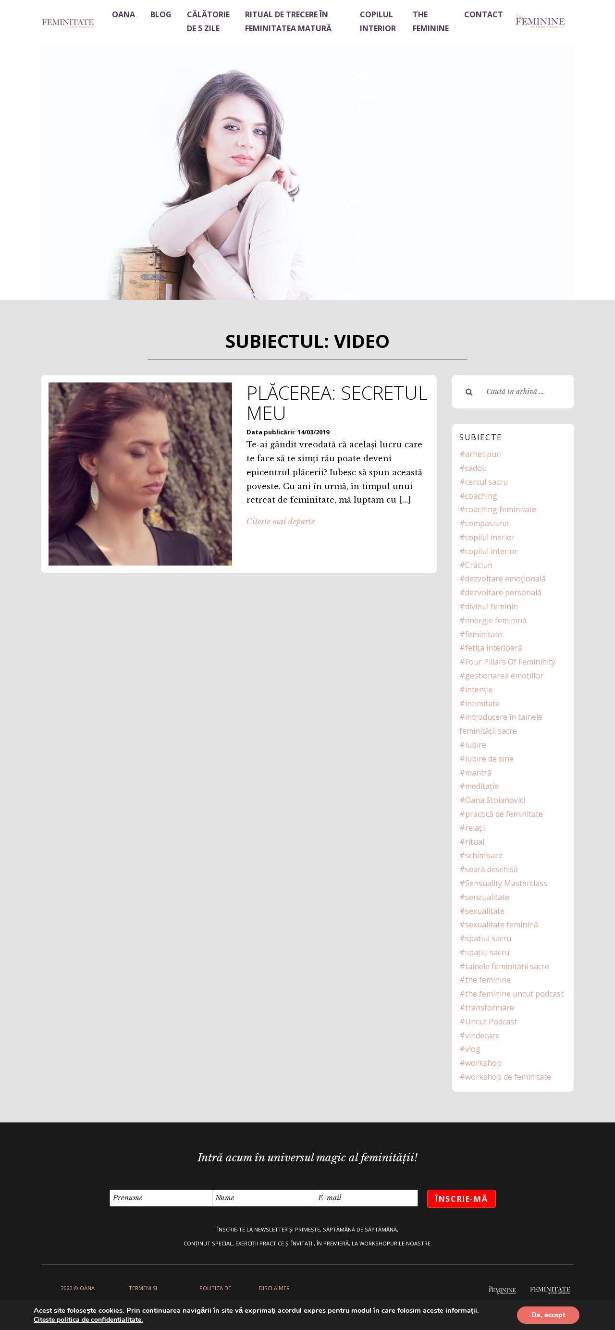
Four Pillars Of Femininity (510, 661)
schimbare (484, 855)
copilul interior (491, 551)
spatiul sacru (488, 938)
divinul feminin (491, 606)
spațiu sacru (487, 952)
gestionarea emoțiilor (504, 675)
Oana (123, 14)
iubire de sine (489, 758)
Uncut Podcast (491, 1021)
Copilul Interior (378, 21)
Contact (483, 14)
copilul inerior (490, 537)
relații (475, 828)
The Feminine (431, 21)
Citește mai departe (280, 521)
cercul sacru (486, 482)
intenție (479, 689)
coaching (481, 496)
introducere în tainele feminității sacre (500, 724)
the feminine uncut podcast (514, 993)
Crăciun (478, 565)
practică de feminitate (504, 814)
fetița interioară (493, 647)
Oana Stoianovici (495, 800)
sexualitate (484, 911)
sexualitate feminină (501, 924)
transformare (489, 1007)
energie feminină (496, 620)
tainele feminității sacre (507, 966)
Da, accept (548, 1314)
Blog (161, 14)
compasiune (487, 523)
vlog (472, 1049)
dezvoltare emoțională (505, 578)
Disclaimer (274, 1288)
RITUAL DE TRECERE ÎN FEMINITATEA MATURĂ (288, 21)
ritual (474, 842)
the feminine (488, 979)
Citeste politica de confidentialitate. (88, 1319)
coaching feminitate (500, 509)
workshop (483, 1063)
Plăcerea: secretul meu (337, 402)
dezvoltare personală (503, 592)
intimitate (482, 703)
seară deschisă (491, 869)
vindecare (482, 1035)
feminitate (483, 634)
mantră (478, 772)
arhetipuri (483, 454)
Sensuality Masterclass (506, 883)
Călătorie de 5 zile (208, 21)
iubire (475, 744)
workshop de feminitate (508, 1076)
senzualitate (487, 897)
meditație (482, 786)
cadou (476, 468)
